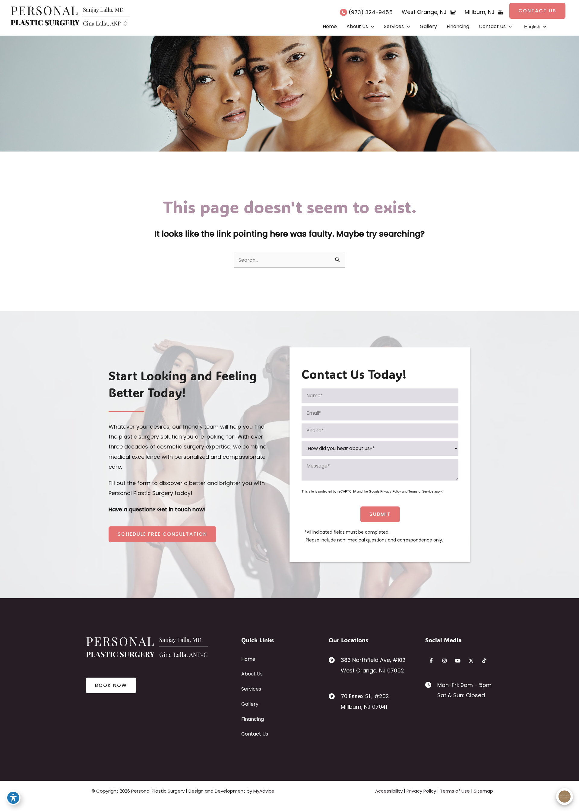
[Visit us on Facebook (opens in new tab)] (431, 661)
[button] (537, 11)
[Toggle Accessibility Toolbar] (13, 797)
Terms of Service (420, 491)
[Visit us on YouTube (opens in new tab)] (458, 661)
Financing (252, 719)
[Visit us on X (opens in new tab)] (471, 661)
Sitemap (483, 791)
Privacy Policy (390, 491)
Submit (380, 514)
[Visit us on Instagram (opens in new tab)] (444, 661)
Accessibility (389, 791)
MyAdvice (263, 791)
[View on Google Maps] (453, 12)
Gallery (249, 704)
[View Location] (335, 660)
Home (248, 659)
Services (251, 688)
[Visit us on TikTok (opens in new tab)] (484, 661)
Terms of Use (455, 791)
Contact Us (254, 733)
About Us (252, 673)
